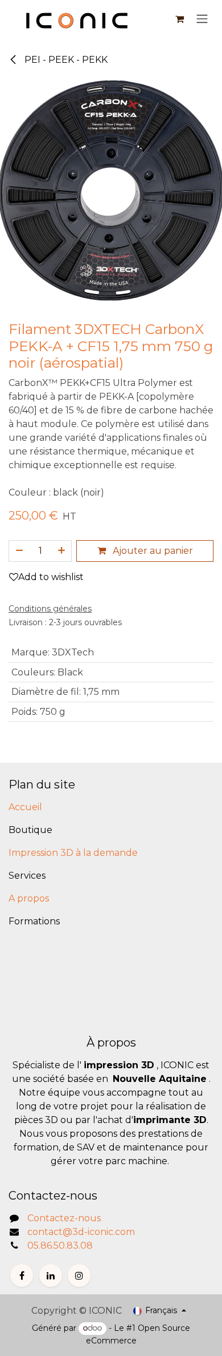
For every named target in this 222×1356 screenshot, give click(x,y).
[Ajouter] (62, 551)
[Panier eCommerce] (179, 18)
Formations (34, 921)
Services (27, 875)
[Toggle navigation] (202, 19)
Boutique (30, 829)
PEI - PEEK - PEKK (65, 59)
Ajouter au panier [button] (151, 550)
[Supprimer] (18, 551)
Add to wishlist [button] (51, 577)
